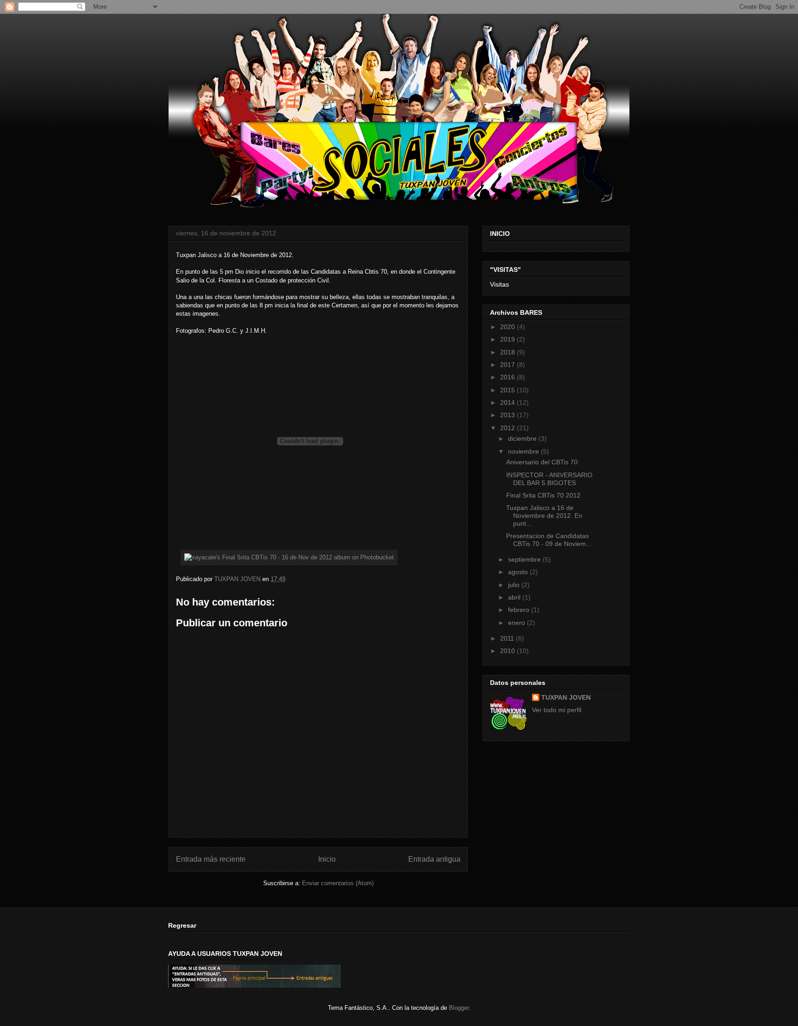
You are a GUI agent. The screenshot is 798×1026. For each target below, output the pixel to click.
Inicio (327, 859)
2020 (508, 326)
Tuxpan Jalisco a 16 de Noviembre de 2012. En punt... (544, 515)
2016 (508, 377)
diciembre (523, 438)
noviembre (524, 451)
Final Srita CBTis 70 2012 (543, 495)
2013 (508, 415)
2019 (508, 339)
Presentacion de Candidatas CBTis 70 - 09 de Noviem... (549, 539)
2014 (508, 402)
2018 (508, 352)
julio (514, 584)
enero (517, 622)
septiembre (525, 559)
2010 (508, 650)
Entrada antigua (434, 859)
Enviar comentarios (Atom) (338, 883)
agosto (519, 572)
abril (515, 597)
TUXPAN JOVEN (566, 697)
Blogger (459, 1007)
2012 (508, 428)
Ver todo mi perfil (556, 710)
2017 (508, 364)
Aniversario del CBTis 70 (542, 462)
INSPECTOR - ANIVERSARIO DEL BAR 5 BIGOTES (549, 478)
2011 (508, 638)
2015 (508, 390)
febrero (519, 609)
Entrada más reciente (211, 859)
